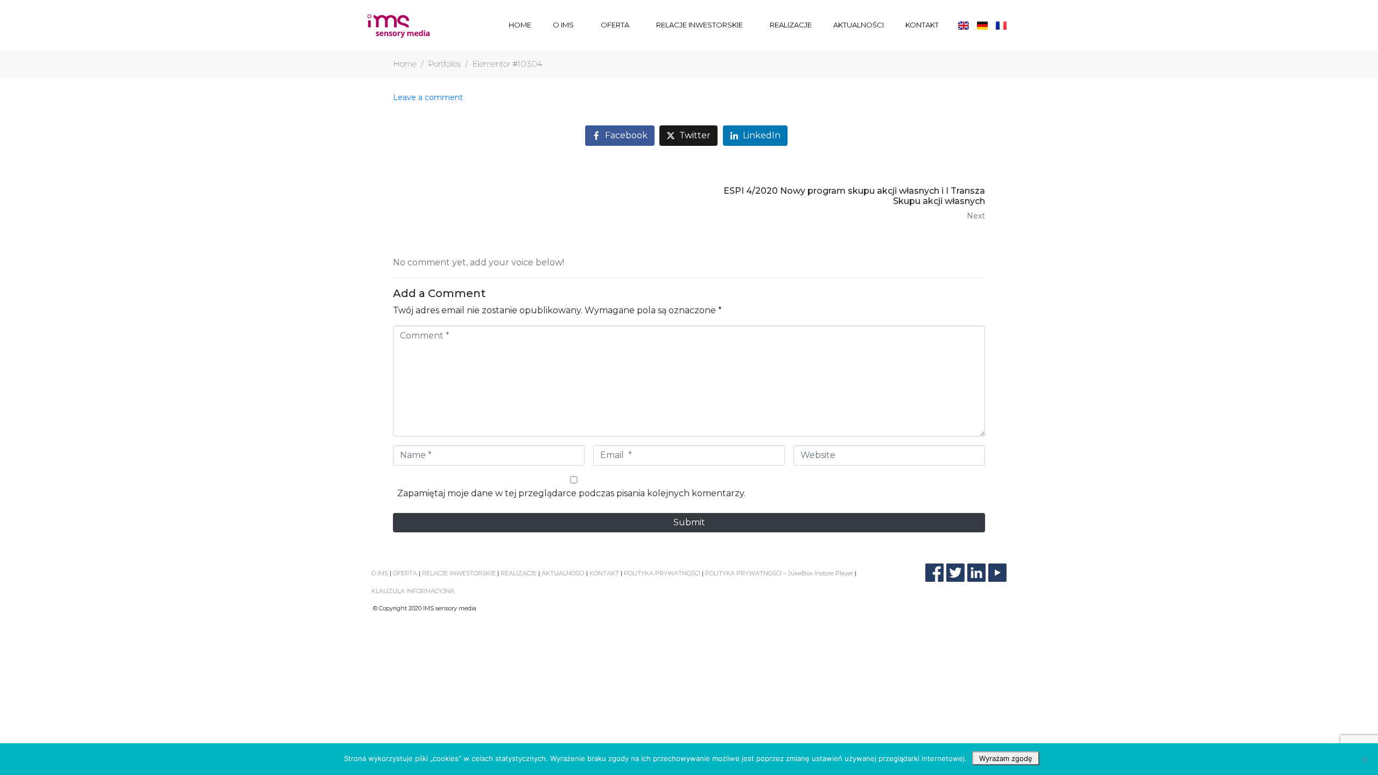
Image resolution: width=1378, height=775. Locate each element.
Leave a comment (428, 97)
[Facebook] (934, 572)
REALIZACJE (791, 24)
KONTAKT (922, 24)
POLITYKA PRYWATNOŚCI (662, 573)
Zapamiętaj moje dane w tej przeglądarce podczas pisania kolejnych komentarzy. (571, 493)
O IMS (563, 24)
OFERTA (615, 24)
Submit (689, 522)
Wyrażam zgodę (1005, 758)
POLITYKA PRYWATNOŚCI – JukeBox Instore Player (779, 573)
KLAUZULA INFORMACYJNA (412, 591)
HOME (520, 24)
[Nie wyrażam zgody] (1364, 759)
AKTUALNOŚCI (858, 24)
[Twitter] (955, 572)
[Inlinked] (976, 572)
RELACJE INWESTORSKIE (699, 24)
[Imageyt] (997, 572)
